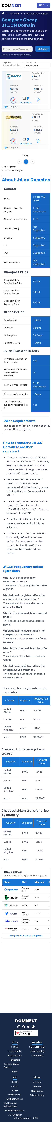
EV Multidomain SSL (15, 1110)
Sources (37, 1086)
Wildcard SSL (14, 1094)
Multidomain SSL (15, 1098)
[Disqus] (26, 976)
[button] (43, 5)
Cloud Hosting (37, 1051)
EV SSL (15, 1090)
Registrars (15, 1059)
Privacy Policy (37, 1095)
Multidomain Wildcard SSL (10, 1105)
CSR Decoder (15, 1114)
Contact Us (37, 1091)
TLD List (15, 1047)
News (15, 1071)
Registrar (7, 63)
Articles (37, 1082)
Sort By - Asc (31, 63)
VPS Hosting (37, 1055)
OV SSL (14, 1086)
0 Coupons (12, 106)
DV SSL (14, 1082)
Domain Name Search (11, 1065)
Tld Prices (14, 13)
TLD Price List (15, 1051)
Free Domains (15, 1055)
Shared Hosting (37, 1047)
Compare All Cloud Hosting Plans (26, 935)
